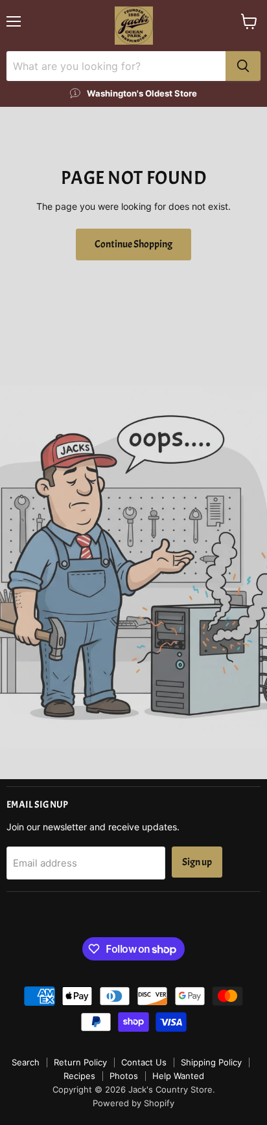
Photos (124, 1076)
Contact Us (144, 1062)
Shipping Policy (211, 1062)
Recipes (79, 1076)
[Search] (243, 66)
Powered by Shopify (133, 1103)
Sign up (197, 862)
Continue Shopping (133, 244)
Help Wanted (178, 1076)
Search (26, 1062)
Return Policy (80, 1062)
